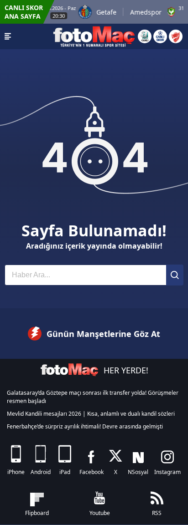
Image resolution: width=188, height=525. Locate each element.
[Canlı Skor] (160, 36)
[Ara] (174, 275)
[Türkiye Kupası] (176, 36)
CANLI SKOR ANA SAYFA (24, 11)
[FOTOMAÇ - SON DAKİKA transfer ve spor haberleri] (94, 36)
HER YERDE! (126, 370)
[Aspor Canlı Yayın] (144, 36)
